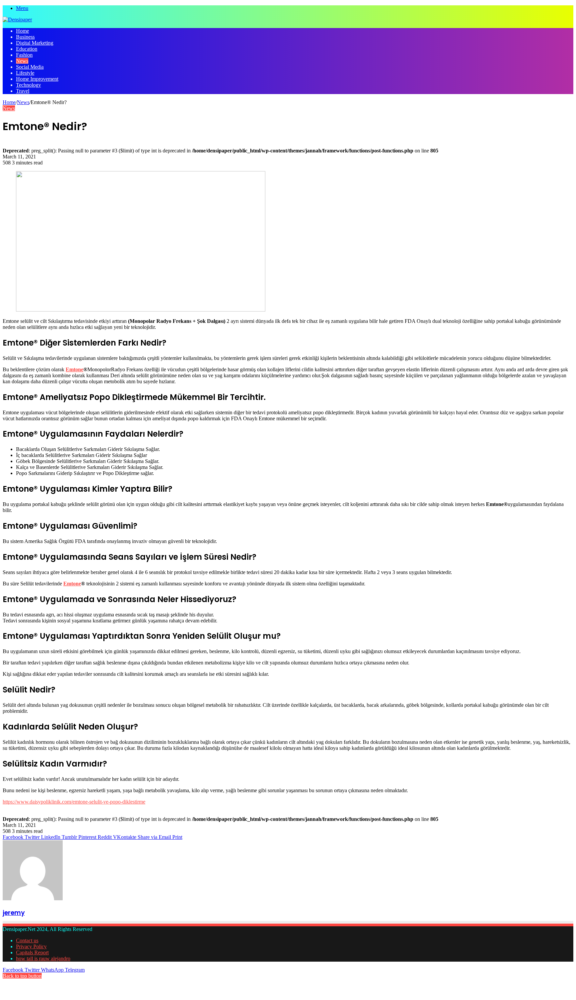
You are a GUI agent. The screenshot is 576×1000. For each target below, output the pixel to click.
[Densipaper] (17, 19)
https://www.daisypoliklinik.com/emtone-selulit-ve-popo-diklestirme (74, 802)
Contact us (27, 940)
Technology (28, 85)
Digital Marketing (34, 43)
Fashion (24, 55)
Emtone (74, 369)
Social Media (30, 67)
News (22, 61)
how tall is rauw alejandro (43, 958)
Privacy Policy (31, 946)
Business (25, 37)
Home (22, 31)
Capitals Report (32, 952)
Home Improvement (37, 79)
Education (26, 49)
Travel (22, 91)
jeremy (14, 912)
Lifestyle (25, 73)
